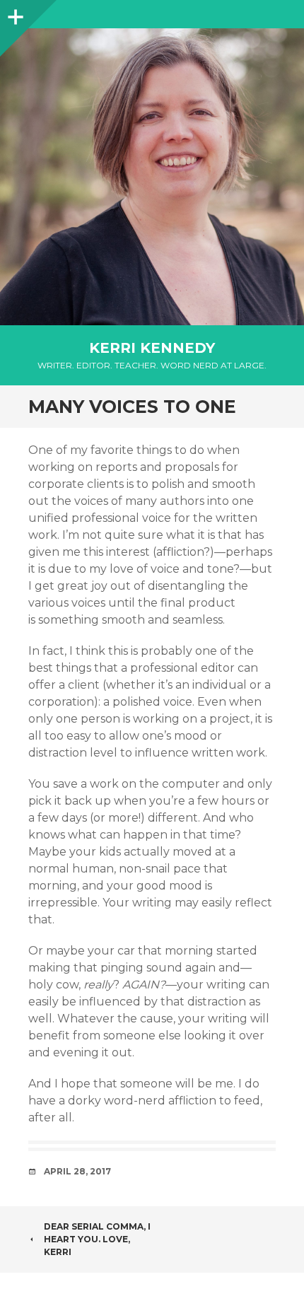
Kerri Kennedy (152, 347)
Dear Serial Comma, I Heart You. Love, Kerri (97, 1239)
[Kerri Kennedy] (152, 176)
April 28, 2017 (77, 1171)
